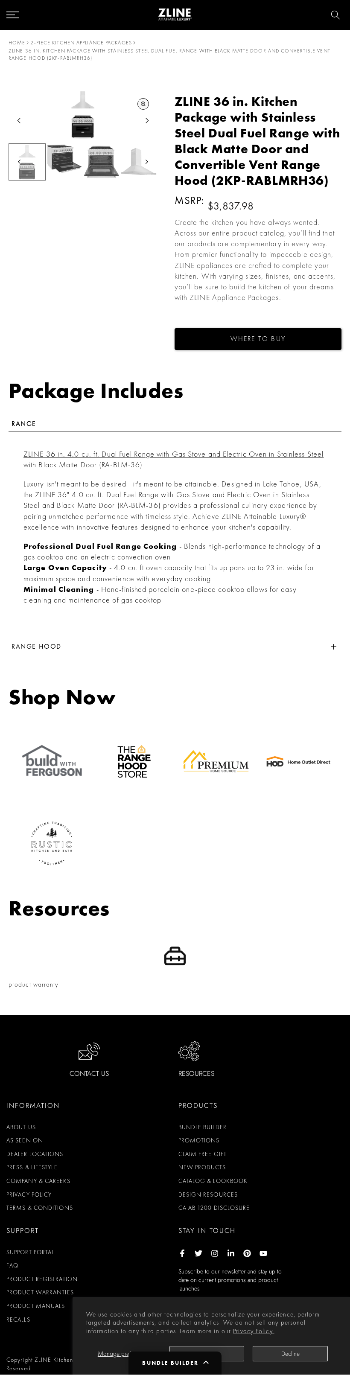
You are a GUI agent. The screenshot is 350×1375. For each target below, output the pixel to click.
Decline (290, 1353)
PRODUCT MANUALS (35, 1306)
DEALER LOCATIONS (35, 1154)
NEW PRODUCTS (202, 1167)
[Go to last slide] (19, 120)
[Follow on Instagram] (215, 1253)
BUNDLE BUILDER (202, 1127)
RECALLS (18, 1319)
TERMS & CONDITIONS (39, 1208)
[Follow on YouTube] (263, 1253)
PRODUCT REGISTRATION (42, 1279)
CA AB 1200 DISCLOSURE (214, 1208)
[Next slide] (147, 120)
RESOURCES (196, 1073)
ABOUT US (21, 1127)
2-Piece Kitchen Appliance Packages (80, 42)
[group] (27, 162)
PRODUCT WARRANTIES (40, 1292)
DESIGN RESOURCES (208, 1194)
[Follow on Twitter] (198, 1253)
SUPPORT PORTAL (30, 1252)
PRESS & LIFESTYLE (32, 1167)
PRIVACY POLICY (29, 1194)
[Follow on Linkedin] (231, 1253)
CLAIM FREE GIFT (202, 1154)
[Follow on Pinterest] (247, 1253)
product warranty (33, 984)
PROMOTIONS (199, 1140)
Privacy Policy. (253, 1331)
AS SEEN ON (24, 1140)
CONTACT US (89, 1073)
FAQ (12, 1265)
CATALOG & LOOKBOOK (213, 1181)
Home (17, 42)
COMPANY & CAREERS (38, 1181)
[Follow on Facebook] (182, 1253)
